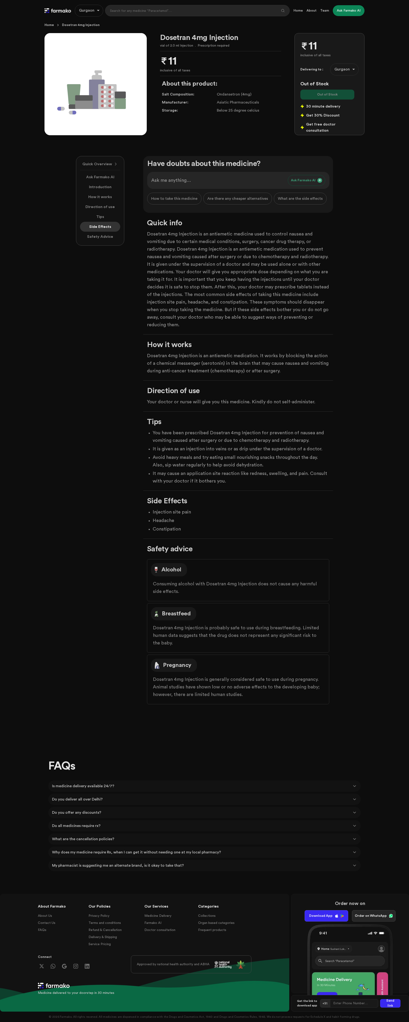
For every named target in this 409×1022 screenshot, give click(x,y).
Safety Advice (100, 237)
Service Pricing (100, 944)
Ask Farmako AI (100, 177)
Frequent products (212, 930)
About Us (45, 916)
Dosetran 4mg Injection (81, 25)
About (311, 10)
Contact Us (46, 923)
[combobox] (89, 11)
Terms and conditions (105, 923)
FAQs (42, 930)
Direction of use (100, 207)
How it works (100, 197)
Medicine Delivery (157, 916)
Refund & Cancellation (105, 930)
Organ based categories (216, 923)
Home (298, 10)
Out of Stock (327, 94)
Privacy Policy (99, 916)
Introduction (100, 187)
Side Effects (100, 227)
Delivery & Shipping (103, 937)
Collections (207, 916)
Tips (100, 217)
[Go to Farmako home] (57, 10)
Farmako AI (152, 923)
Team (324, 10)
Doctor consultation (159, 930)
